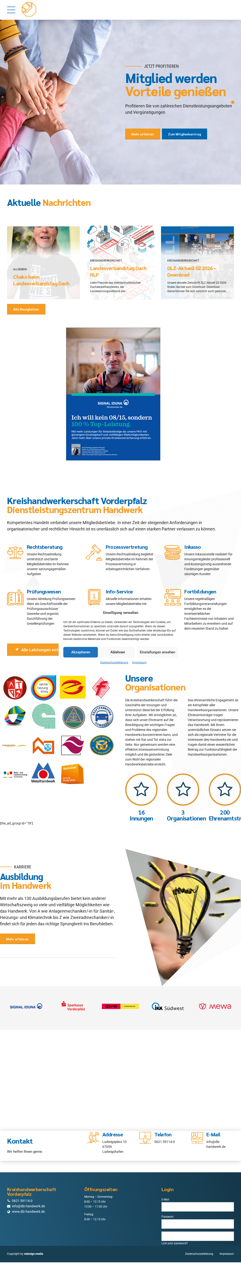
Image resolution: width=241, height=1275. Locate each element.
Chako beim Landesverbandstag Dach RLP (41, 277)
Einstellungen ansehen (157, 652)
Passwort (167, 1210)
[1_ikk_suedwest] (168, 1000)
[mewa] (215, 1000)
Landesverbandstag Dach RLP (118, 264)
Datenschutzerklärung (114, 662)
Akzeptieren (80, 652)
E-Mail (165, 1193)
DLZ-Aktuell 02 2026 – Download (192, 264)
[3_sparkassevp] (73, 1000)
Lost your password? (174, 1237)
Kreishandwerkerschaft (106, 254)
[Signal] (26, 1000)
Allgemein (20, 263)
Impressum (139, 662)
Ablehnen (117, 652)
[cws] (121, 1000)
